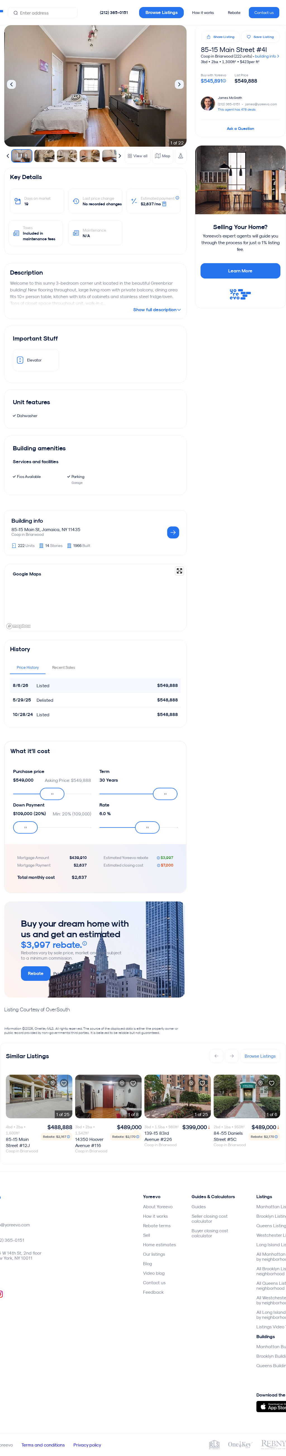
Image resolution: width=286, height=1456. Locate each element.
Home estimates (159, 1244)
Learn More (240, 271)
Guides (199, 1206)
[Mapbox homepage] (18, 626)
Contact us (264, 12)
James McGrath (230, 98)
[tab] (28, 667)
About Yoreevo (158, 1206)
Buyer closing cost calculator (210, 1233)
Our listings (154, 1254)
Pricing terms (66, 973)
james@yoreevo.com (261, 104)
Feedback (153, 1292)
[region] (95, 597)
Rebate (234, 12)
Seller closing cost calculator (210, 1219)
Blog (147, 1263)
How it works (203, 12)
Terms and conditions (43, 1444)
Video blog (154, 1273)
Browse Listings (162, 12)
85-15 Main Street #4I (234, 49)
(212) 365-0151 (114, 12)
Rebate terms (157, 1225)
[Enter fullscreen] (179, 571)
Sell (146, 1235)
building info (266, 56)
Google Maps (27, 574)
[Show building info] (173, 532)
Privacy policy (87, 1444)
